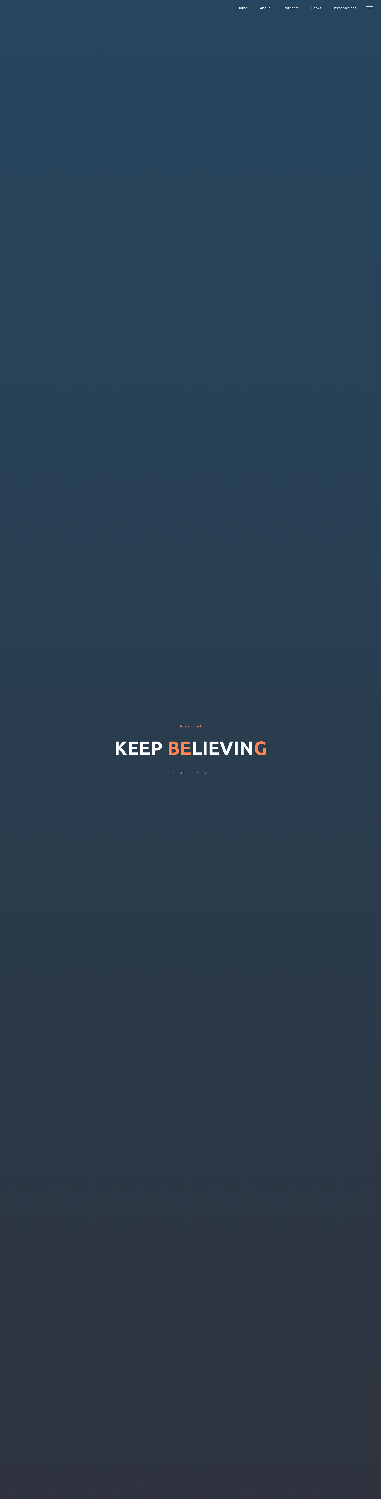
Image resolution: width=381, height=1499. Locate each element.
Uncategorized (189, 726)
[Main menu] (369, 8)
